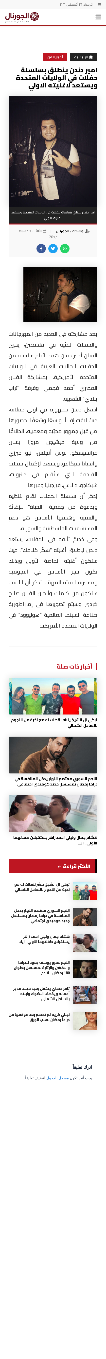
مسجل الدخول (57, 1078)
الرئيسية (81, 57)
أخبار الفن (55, 57)
